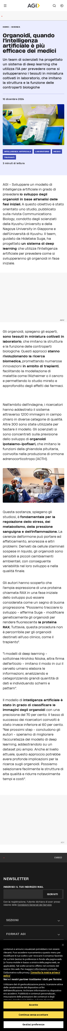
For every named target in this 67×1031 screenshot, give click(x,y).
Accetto (33, 1004)
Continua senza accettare (33, 1014)
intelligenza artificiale (17, 151)
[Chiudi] (63, 945)
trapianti (9, 157)
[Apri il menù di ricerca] (54, 5)
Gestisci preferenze (33, 1024)
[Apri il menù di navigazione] (5, 5)
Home (6, 27)
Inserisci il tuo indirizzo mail (23, 887)
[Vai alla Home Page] (33, 5)
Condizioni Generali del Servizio (35, 904)
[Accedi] (62, 5)
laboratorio (42, 151)
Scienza (15, 27)
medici (57, 151)
